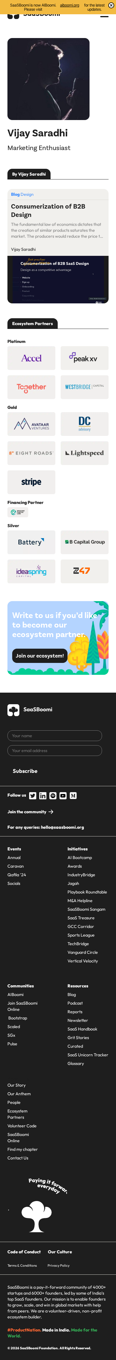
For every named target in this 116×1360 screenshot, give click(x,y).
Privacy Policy (59, 1265)
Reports (75, 1011)
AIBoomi (15, 994)
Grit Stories (78, 1037)
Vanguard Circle (83, 952)
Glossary (76, 1063)
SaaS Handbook (82, 1029)
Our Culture (60, 1252)
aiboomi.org (69, 5)
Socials (13, 883)
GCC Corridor (81, 926)
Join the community (26, 811)
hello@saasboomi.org (62, 827)
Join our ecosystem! (40, 656)
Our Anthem (19, 1093)
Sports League (81, 935)
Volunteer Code (22, 1126)
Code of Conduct (24, 1252)
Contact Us (17, 1158)
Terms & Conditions (22, 1265)
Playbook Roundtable (87, 892)
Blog (72, 994)
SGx (11, 1035)
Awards (75, 866)
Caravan (15, 866)
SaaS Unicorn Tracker (88, 1055)
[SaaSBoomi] (30, 709)
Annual (14, 857)
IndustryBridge (81, 874)
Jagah (73, 883)
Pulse (12, 1044)
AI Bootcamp (80, 857)
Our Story (16, 1085)
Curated (75, 1046)
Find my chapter (22, 1149)
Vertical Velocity (83, 961)
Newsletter (78, 1020)
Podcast (75, 1003)
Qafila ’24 (16, 874)
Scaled (13, 1026)
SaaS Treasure (81, 918)
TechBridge (78, 943)
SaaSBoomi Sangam (86, 909)
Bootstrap (17, 1018)
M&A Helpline (80, 900)
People (14, 1102)
